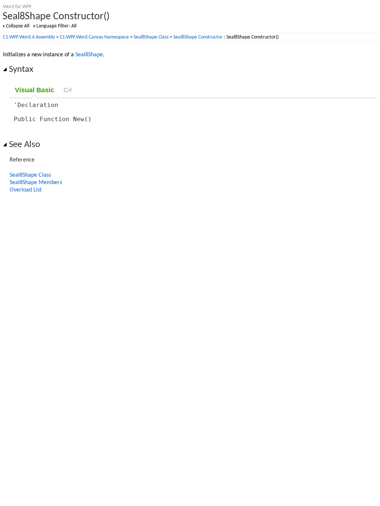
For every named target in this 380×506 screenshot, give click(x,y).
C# (67, 90)
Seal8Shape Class (151, 37)
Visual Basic (34, 90)
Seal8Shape (89, 55)
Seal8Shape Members (36, 183)
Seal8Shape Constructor (198, 37)
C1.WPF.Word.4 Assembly (29, 37)
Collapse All (17, 26)
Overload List (26, 190)
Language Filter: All (56, 26)
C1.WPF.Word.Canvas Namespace (94, 37)
